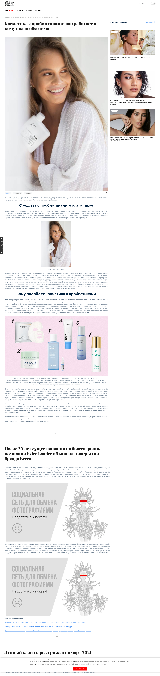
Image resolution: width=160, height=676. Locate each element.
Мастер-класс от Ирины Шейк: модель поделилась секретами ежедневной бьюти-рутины (40, 627)
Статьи (12, 17)
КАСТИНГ (38, 10)
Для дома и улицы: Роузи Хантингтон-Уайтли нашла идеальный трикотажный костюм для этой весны (45, 623)
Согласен (80, 668)
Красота (17, 17)
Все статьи (149, 22)
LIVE (11, 10)
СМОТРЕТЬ (19, 10)
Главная (7, 17)
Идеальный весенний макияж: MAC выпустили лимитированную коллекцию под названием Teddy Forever (131, 102)
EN (143, 3)
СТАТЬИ (29, 10)
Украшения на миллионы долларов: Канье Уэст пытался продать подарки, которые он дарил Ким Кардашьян (48, 631)
